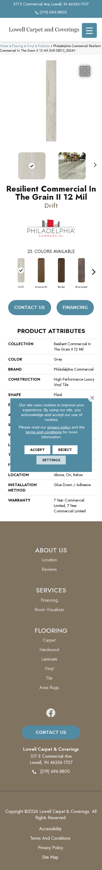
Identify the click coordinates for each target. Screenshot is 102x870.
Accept (37, 450)
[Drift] (21, 270)
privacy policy (58, 427)
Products (44, 46)
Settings (51, 460)
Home (4, 46)
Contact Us (29, 307)
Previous (8, 163)
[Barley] (61, 270)
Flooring (17, 46)
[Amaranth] (41, 270)
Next (94, 163)
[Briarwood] (81, 270)
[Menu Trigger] (89, 30)
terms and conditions (44, 432)
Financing (75, 307)
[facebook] (50, 713)
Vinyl (30, 46)
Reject (65, 450)
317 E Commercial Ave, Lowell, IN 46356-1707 (51, 4)
